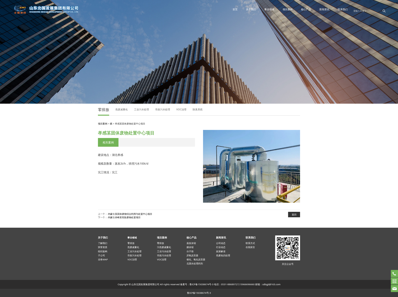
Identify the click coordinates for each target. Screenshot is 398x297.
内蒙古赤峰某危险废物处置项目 (124, 217)
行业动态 (220, 247)
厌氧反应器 (192, 255)
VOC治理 (181, 109)
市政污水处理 (162, 109)
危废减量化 (121, 109)
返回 (294, 214)
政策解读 (220, 251)
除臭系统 (198, 109)
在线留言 (250, 247)
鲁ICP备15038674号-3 (201, 284)
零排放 (103, 109)
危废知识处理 (223, 255)
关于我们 (251, 9)
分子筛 (190, 251)
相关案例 (108, 142)
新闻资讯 (324, 9)
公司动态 (220, 243)
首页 (235, 9)
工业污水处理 (141, 109)
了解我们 (102, 243)
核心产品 (306, 9)
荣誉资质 (102, 247)
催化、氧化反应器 (196, 259)
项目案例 (288, 9)
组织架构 (102, 251)
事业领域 (269, 9)
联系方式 (250, 243)
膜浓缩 (190, 247)
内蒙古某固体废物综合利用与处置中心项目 (130, 213)
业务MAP (103, 259)
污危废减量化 (164, 247)
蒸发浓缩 (191, 243)
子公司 (101, 255)
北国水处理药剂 (195, 263)
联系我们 (343, 9)
